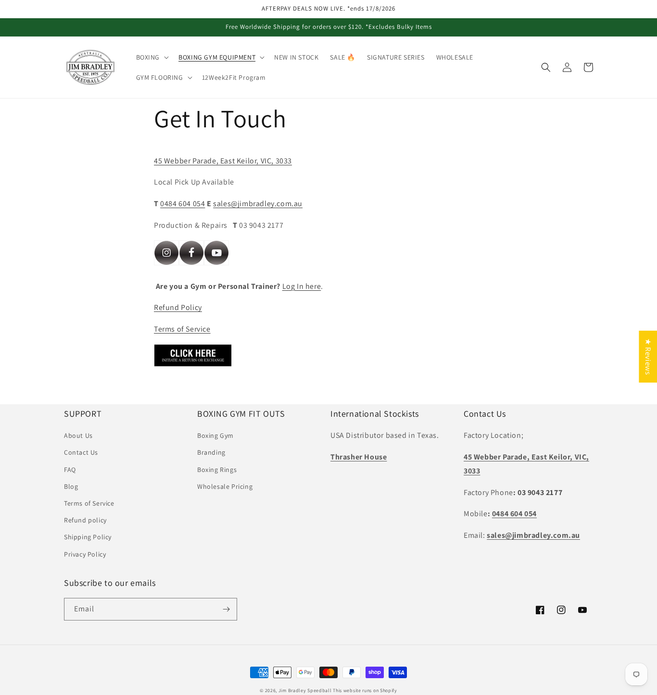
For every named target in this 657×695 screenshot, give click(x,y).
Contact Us (81, 452)
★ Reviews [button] (648, 356)
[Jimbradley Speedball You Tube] (216, 265)
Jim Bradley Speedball (305, 690)
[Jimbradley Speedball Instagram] (166, 265)
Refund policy (85, 520)
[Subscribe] (226, 609)
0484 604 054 (182, 204)
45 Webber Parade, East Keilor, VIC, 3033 (223, 161)
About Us (78, 435)
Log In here (301, 286)
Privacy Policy (85, 554)
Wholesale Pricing (225, 486)
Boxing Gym (215, 435)
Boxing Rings (217, 469)
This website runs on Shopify (365, 690)
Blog (71, 486)
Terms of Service (182, 329)
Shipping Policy (88, 537)
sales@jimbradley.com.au (258, 204)
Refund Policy (178, 307)
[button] (151, 57)
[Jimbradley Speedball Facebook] (191, 265)
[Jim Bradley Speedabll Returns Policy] (193, 366)
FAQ (70, 469)
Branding (211, 452)
